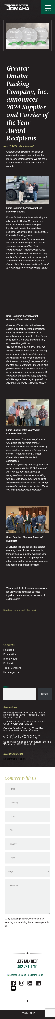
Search (5, 687)
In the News (10, 658)
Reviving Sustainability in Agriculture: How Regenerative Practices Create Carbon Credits (25, 715)
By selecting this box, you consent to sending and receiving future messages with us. (27, 922)
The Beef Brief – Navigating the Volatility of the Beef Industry (22, 736)
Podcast (8, 663)
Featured (8, 649)
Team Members (12, 667)
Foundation (10, 654)
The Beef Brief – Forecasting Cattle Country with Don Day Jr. (24, 722)
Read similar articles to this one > (20, 610)
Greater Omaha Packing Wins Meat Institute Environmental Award (24, 729)
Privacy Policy (27, 1013)
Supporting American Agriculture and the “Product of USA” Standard (27, 743)
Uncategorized (12, 672)
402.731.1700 (27, 966)
